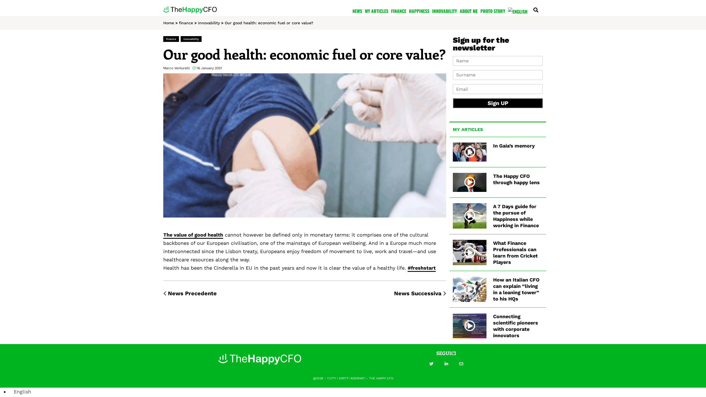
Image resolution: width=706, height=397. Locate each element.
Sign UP (498, 103)
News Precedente (192, 293)
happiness (419, 11)
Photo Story (492, 11)
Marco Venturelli (176, 68)
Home (168, 23)
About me (469, 11)
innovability (444, 11)
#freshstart (422, 268)
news (357, 11)
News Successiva (418, 293)
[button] (431, 364)
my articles (376, 11)
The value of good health (193, 235)
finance (398, 11)
